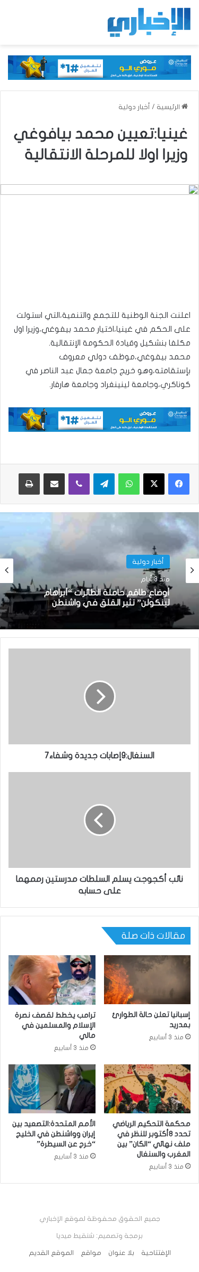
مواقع (91, 1253)
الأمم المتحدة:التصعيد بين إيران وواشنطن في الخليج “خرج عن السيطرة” (54, 1134)
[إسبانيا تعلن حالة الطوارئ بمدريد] (147, 979)
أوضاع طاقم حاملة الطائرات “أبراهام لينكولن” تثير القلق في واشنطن (107, 597)
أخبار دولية (134, 107)
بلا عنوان (121, 1253)
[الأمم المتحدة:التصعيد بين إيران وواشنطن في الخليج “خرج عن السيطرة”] (52, 1088)
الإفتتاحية (156, 1253)
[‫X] (154, 484)
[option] (99, 570)
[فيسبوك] (178, 484)
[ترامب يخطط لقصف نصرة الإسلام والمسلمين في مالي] (52, 979)
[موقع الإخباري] (148, 22)
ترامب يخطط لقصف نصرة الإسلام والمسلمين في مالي (55, 1025)
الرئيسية (169, 107)
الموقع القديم (51, 1253)
